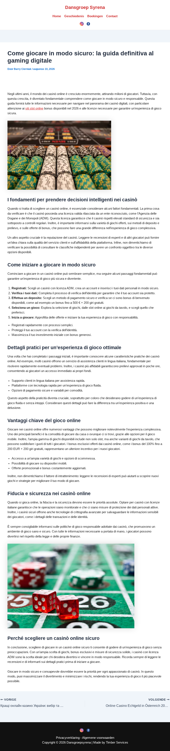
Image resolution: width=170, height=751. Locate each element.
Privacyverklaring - (69, 737)
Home (56, 16)
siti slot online (34, 108)
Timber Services (117, 742)
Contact (112, 16)
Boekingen (95, 16)
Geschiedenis (74, 16)
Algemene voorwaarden (98, 737)
